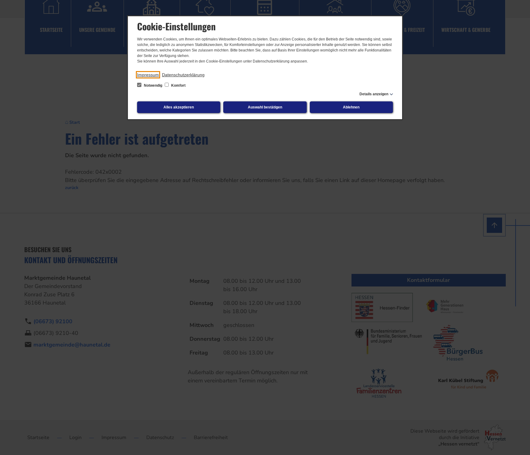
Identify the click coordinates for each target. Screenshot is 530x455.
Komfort (178, 85)
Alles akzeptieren (178, 107)
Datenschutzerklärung (183, 74)
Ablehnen (351, 107)
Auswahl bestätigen (265, 107)
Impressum (148, 74)
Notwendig (153, 85)
